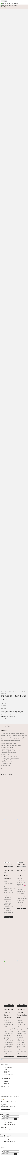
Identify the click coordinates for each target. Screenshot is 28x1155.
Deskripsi (6, 725)
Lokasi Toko (7, 1071)
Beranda (2, 691)
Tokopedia (6, 1083)
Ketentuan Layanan (8, 1074)
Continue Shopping (5, 1109)
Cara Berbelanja (8, 1067)
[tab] (15, 725)
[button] (9, 1006)
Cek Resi (6, 1073)
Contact (6, 1069)
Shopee (6, 1081)
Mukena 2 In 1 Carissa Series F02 (21, 873)
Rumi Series (15, 691)
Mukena (10, 691)
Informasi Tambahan (9, 726)
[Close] (0, 1134)
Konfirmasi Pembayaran (10, 1124)
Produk (6, 691)
